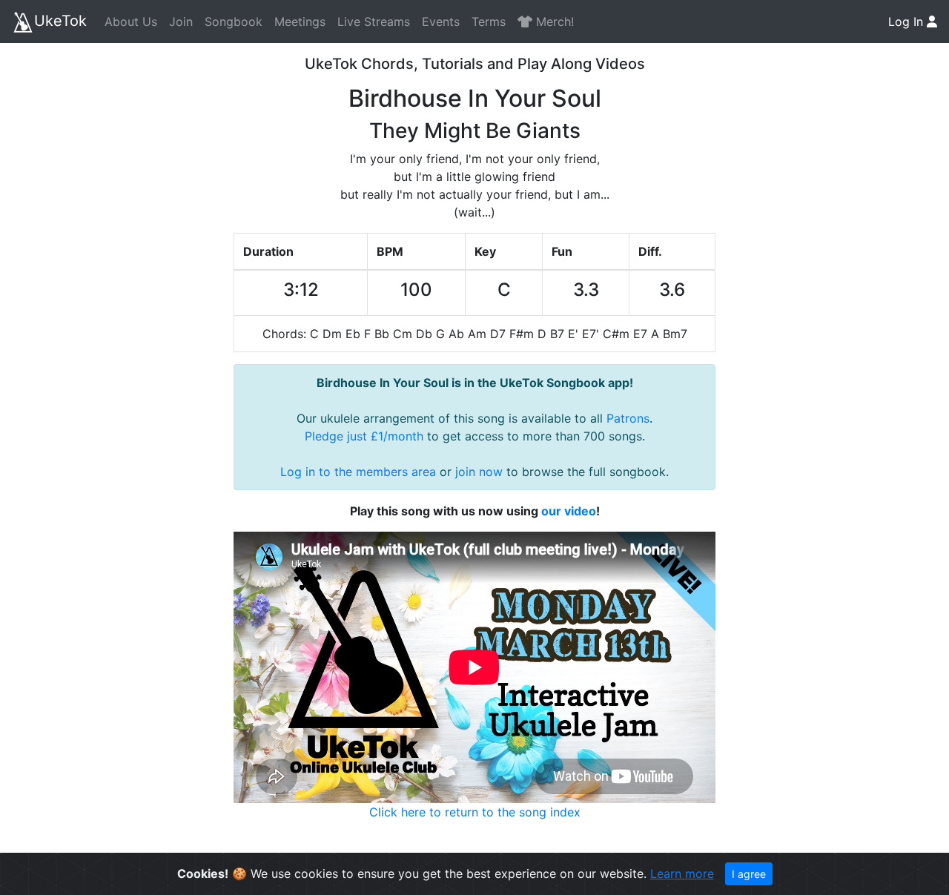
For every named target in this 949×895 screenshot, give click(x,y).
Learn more (682, 873)
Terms (489, 21)
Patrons (627, 418)
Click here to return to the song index (475, 812)
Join (181, 21)
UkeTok (60, 21)
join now (479, 471)
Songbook (233, 21)
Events (441, 21)
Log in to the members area (358, 471)
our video (568, 510)
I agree (749, 874)
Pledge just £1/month (364, 436)
